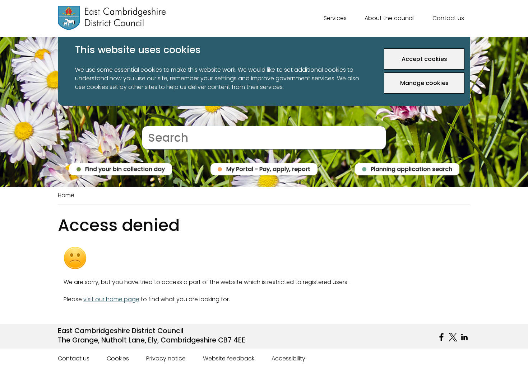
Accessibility (288, 358)
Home (66, 195)
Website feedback (228, 358)
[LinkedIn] (464, 337)
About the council (389, 18)
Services (335, 18)
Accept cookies (424, 59)
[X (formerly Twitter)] (453, 337)
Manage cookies (424, 83)
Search (152, 121)
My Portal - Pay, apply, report (268, 169)
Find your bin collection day (125, 169)
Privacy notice (166, 358)
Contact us (448, 18)
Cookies (118, 358)
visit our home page (111, 299)
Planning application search (411, 169)
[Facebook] (441, 337)
